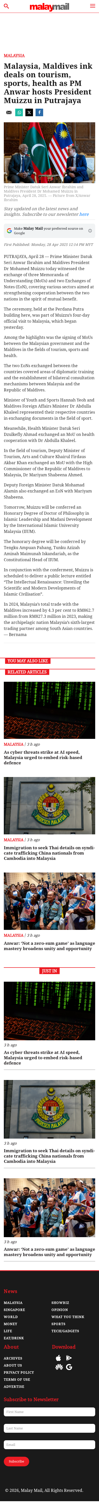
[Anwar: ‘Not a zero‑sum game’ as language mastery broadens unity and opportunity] (49, 901)
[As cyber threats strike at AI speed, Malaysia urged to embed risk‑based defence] (49, 710)
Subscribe (16, 1461)
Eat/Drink (14, 1338)
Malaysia (14, 55)
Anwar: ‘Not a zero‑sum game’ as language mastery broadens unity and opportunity (49, 946)
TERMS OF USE (17, 1379)
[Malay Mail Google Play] (69, 1361)
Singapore (14, 1310)
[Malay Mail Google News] (69, 1370)
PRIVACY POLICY (19, 1372)
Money (10, 1324)
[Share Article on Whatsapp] (19, 114)
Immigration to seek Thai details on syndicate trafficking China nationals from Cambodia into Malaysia (49, 853)
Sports (58, 1324)
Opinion (60, 1310)
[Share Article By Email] (9, 114)
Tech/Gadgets (65, 1331)
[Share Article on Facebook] (39, 114)
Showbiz (60, 1303)
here (84, 214)
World (11, 1317)
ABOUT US (13, 1365)
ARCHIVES (13, 1358)
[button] (90, 231)
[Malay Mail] (49, 10)
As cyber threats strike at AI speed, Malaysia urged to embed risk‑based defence (43, 757)
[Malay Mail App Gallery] (59, 1370)
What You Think (68, 1317)
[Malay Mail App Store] (58, 1361)
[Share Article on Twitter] (29, 114)
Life (8, 1331)
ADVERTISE (14, 1387)
